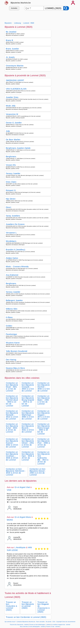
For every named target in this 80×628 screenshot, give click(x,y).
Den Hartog (11, 359)
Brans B (9, 40)
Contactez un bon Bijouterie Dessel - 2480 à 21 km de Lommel (38, 472)
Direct (8, 207)
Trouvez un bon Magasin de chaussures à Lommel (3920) (43, 607)
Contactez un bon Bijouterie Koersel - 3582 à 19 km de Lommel (12, 443)
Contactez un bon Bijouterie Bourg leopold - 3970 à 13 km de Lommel (28, 401)
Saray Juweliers (13, 216)
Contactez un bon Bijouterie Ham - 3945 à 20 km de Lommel (28, 456)
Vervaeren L (11, 232)
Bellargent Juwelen (14, 300)
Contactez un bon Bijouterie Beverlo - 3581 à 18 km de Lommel (28, 428)
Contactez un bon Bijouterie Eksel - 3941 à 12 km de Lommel (12, 387)
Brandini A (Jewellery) (15, 249)
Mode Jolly (10, 106)
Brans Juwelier (12, 49)
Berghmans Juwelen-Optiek (18, 148)
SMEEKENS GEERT (15, 80)
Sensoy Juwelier (13, 173)
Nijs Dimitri (10, 199)
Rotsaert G (11, 190)
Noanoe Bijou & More (15, 368)
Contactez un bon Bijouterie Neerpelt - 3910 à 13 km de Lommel (12, 415)
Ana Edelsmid (12, 275)
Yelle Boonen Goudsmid (16, 351)
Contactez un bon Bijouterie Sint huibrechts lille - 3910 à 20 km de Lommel (43, 458)
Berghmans (11, 156)
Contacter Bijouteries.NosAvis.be (26, 621)
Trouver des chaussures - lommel (19, 624)
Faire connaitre (40, 621)
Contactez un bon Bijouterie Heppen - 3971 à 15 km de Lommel (43, 415)
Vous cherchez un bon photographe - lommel (32, 626)
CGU (53, 621)
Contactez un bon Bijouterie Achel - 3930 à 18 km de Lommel (12, 428)
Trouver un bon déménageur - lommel (40, 624)
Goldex (9, 326)
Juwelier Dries (12, 97)
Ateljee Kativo (12, 258)
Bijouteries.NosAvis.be (21, 3)
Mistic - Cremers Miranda (17, 266)
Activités (14, 8)
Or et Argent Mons (23, 517)
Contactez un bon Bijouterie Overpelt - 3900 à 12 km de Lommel (28, 387)
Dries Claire (11, 182)
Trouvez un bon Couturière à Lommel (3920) (11, 606)
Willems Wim (11, 309)
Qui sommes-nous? (10, 621)
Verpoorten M (12, 114)
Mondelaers (11, 241)
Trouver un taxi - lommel (53, 626)
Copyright (59, 621)
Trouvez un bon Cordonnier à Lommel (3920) (26, 617)
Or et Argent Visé (22, 487)
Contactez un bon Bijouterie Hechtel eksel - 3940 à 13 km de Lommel (12, 401)
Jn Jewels (10, 57)
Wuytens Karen (13, 342)
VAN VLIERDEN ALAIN (16, 89)
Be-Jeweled (11, 32)
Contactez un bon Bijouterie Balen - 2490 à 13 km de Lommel (43, 400)
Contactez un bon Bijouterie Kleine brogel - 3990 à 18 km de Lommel (43, 429)
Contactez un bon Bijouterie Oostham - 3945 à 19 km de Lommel (12, 456)
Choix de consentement (68, 621)
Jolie (8, 131)
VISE (9, 490)
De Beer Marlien (13, 139)
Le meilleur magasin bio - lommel (61, 624)
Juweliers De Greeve (15, 224)
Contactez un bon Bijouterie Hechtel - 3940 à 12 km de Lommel (43, 387)
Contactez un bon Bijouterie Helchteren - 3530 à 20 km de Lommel (16, 472)
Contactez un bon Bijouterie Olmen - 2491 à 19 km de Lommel (28, 443)
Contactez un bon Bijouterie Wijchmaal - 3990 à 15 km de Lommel (28, 415)
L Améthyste (20, 547)
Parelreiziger (11, 334)
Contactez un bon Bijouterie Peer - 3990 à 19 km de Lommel (43, 443)
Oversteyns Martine (15, 65)
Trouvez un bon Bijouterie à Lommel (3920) (28, 605)
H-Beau (9, 317)
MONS (10, 520)
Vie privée (48, 621)
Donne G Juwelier (14, 122)
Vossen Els (11, 165)
